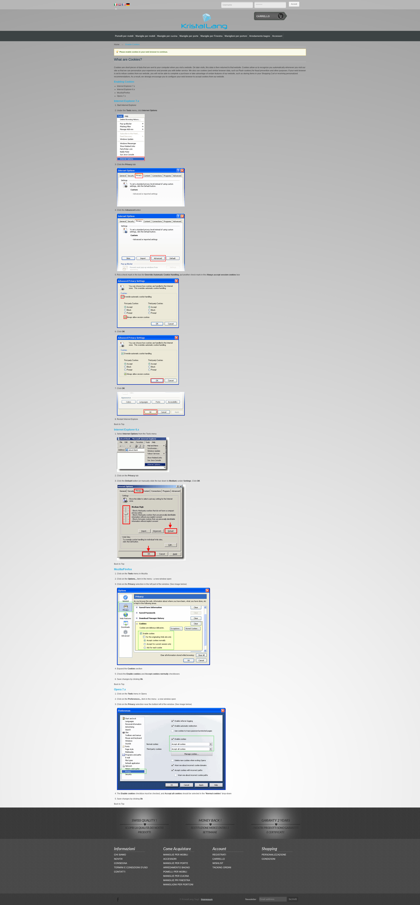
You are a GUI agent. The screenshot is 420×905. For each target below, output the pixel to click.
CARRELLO (218, 859)
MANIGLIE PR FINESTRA (176, 880)
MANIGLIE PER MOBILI (175, 854)
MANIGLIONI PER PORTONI (178, 884)
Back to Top (119, 424)
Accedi (294, 4)
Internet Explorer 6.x (126, 89)
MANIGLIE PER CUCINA (176, 876)
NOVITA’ (118, 859)
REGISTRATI (219, 854)
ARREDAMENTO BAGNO (176, 867)
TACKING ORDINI (221, 867)
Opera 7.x (121, 96)
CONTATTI (119, 871)
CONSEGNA (120, 863)
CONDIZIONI (268, 859)
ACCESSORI (170, 859)
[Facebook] (118, 899)
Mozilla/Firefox (123, 93)
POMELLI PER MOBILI (175, 871)
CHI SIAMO (120, 854)
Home (116, 44)
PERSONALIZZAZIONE (274, 854)
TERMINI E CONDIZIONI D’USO (131, 867)
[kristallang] (204, 21)
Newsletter (250, 899)
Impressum (207, 899)
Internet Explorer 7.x (126, 86)
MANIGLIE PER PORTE (175, 863)
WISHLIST (217, 863)
